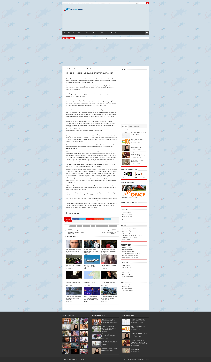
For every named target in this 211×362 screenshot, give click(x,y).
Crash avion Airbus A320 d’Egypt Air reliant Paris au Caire (91, 267)
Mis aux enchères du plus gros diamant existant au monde (73, 282)
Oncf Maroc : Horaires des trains (129, 197)
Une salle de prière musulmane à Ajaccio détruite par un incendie (90, 282)
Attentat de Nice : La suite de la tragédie (73, 266)
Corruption (86, 226)
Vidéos (89, 32)
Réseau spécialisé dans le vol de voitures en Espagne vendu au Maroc (109, 298)
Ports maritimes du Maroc (129, 251)
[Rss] (136, 3)
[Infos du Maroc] (73, 9)
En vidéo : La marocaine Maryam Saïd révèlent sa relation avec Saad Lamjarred (138, 154)
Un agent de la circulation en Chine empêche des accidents (73, 298)
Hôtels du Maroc (127, 247)
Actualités (93, 3)
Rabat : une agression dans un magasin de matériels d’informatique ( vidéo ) (92, 38)
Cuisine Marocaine (127, 214)
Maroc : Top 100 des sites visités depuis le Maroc (138, 327)
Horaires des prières (128, 230)
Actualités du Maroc (84, 3)
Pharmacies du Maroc (128, 290)
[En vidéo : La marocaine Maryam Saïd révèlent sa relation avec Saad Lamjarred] (126, 155)
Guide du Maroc (127, 218)
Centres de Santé (127, 286)
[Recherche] (147, 3)
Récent (130, 126)
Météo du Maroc (127, 212)
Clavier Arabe (126, 239)
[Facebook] (137, 3)
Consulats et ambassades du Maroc (131, 253)
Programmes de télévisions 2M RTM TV (132, 235)
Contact (108, 3)
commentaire (125, 130)
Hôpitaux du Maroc (127, 284)
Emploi (93, 226)
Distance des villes (127, 271)
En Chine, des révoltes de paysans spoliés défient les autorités (109, 231)
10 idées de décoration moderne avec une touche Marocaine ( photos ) (108, 328)
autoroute (73, 226)
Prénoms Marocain (127, 216)
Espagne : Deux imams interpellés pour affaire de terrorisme (91, 251)
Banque (80, 226)
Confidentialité (140, 359)
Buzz (74, 32)
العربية (114, 32)
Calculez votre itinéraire (128, 269)
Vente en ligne (112, 226)
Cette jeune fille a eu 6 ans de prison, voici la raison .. (109, 349)
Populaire (124, 126)
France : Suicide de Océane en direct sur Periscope (108, 266)
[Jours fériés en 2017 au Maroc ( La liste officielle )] (126, 135)
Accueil (66, 68)
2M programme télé (127, 177)
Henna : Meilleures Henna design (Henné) (138, 348)
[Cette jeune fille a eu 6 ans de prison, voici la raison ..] (126, 148)
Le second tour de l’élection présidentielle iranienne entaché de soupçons (76, 231)
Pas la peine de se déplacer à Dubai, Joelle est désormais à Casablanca (109, 343)
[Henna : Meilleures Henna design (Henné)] (126, 162)
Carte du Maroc (126, 265)
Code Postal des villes (128, 276)
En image (81, 32)
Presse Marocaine (132, 359)
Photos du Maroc (127, 220)
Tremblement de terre (102, 226)
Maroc (77, 3)
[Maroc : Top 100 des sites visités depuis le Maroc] (126, 141)
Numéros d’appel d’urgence (129, 228)
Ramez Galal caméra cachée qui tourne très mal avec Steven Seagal (109, 282)
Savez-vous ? (105, 32)
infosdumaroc (71, 76)
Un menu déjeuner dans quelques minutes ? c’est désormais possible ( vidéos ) (109, 321)
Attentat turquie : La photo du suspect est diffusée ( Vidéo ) (73, 251)
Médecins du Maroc (127, 288)
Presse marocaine (101, 3)
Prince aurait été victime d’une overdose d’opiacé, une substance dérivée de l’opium (91, 299)
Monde (71, 68)
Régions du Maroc (127, 274)
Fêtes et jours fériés (127, 232)
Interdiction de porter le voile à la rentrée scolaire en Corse (108, 251)
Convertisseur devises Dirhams (129, 237)
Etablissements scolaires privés (130, 257)
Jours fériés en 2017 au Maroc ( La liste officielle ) (138, 320)
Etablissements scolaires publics (130, 255)
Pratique (97, 32)
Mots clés (136, 126)
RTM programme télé (140, 177)
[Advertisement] (117, 17)
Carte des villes (126, 273)
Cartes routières (127, 267)
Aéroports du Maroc (128, 249)
